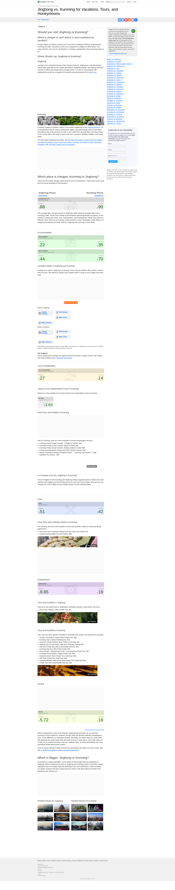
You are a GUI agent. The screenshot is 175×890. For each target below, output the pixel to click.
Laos (95, 72)
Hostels (40, 870)
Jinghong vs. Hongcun (115, 89)
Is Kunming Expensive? (70, 750)
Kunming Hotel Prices (64, 358)
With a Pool (63, 317)
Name (110, 143)
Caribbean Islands (56, 860)
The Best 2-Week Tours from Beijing (62, 145)
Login (135, 1)
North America (89, 860)
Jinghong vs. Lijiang (114, 61)
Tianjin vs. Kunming (114, 98)
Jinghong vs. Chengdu (115, 87)
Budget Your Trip (47, 2)
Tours (39, 874)
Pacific (96, 860)
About (88, 1)
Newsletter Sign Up (43, 866)
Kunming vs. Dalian (114, 96)
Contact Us (41, 864)
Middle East (80, 860)
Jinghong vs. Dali (113, 68)
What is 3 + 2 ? (112, 155)
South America (103, 860)
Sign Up (129, 1)
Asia (39, 19)
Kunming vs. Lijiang (114, 123)
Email (110, 149)
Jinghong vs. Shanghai (115, 71)
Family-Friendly (44, 313)
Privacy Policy (41, 867)
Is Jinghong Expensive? (49, 750)
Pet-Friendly (63, 312)
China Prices (42, 195)
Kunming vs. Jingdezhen (116, 121)
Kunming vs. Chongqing (115, 112)
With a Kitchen (47, 323)
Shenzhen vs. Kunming (115, 117)
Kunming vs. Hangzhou (115, 94)
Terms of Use (49, 867)
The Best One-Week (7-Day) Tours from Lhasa (54, 142)
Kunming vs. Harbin (114, 107)
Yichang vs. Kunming (114, 119)
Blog (102, 1)
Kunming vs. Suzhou (114, 114)
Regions (40, 860)
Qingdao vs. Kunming (114, 100)
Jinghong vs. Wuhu (114, 80)
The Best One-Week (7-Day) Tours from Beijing (85, 140)
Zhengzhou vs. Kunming (116, 110)
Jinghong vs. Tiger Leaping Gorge (119, 64)
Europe (74, 860)
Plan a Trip (95, 1)
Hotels (39, 869)
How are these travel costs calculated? (94, 729)
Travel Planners (42, 875)
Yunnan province (94, 127)
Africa (44, 860)
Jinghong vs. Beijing (114, 73)
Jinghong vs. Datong (114, 84)
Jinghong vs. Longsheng (116, 82)
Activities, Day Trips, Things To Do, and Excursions (51, 872)
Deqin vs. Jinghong (114, 59)
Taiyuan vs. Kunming (114, 105)
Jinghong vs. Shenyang (115, 78)
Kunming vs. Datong (114, 91)
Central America (66, 860)
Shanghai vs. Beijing (114, 75)
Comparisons (45, 19)
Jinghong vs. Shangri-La (116, 66)
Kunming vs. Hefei (113, 103)
